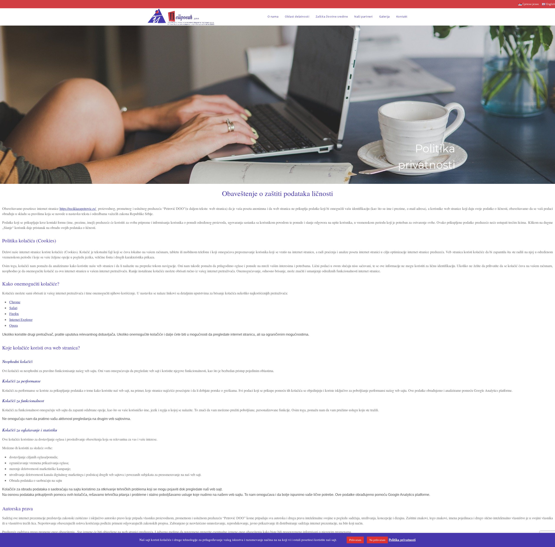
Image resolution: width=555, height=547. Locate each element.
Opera (13, 325)
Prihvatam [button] (355, 540)
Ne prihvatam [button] (377, 540)
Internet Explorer (21, 319)
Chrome (14, 302)
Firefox (14, 313)
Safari (13, 307)
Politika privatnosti (402, 539)
